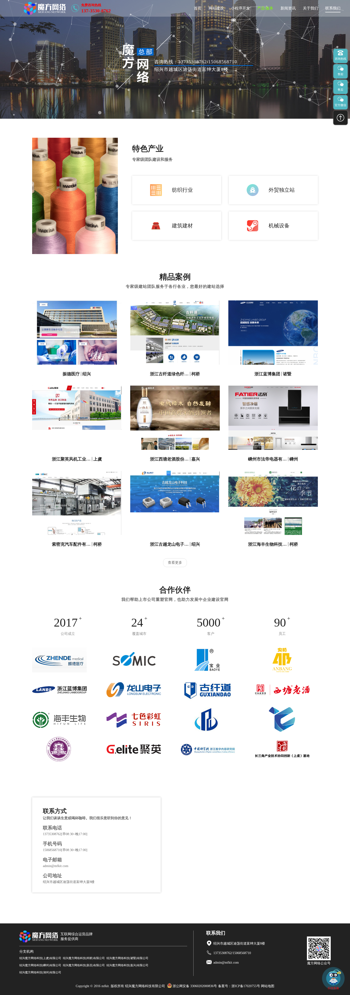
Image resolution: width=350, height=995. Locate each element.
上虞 (97, 459)
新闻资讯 (288, 8)
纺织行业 (182, 190)
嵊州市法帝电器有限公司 (268, 459)
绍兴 (86, 374)
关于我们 (310, 8)
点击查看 (76, 337)
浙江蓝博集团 (267, 374)
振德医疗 (71, 374)
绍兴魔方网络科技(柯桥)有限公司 (84, 958)
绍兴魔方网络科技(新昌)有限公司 (84, 965)
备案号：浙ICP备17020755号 (239, 986)
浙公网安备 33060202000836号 (195, 986)
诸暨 (287, 374)
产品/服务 (265, 8)
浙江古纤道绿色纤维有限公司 (170, 374)
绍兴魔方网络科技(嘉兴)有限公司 (127, 965)
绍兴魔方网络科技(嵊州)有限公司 (40, 965)
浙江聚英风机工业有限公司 (72, 459)
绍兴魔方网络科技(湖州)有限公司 (40, 972)
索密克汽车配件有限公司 (72, 544)
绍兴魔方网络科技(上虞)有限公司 (40, 958)
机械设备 (279, 226)
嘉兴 (195, 459)
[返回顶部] (340, 118)
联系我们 (332, 8)
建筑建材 (182, 226)
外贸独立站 (282, 190)
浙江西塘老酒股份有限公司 (170, 459)
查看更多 (175, 562)
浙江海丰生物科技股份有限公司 (268, 544)
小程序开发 (240, 8)
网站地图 (267, 986)
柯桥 (195, 374)
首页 (197, 8)
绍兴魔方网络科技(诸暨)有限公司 (127, 958)
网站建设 (216, 8)
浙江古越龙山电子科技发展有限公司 (170, 544)
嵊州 (294, 459)
